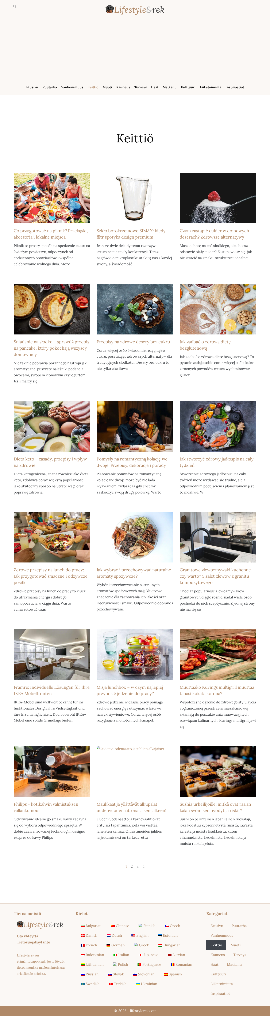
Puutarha (49, 87)
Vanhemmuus (72, 87)
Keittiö (93, 87)
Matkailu (170, 87)
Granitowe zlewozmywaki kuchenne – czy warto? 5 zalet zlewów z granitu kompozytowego (217, 576)
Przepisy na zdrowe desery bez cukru (133, 341)
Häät (154, 87)
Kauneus (123, 87)
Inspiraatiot (234, 87)
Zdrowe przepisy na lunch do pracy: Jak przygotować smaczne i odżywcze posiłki (51, 576)
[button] (15, 6)
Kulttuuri (188, 87)
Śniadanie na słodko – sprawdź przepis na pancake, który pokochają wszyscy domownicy (51, 348)
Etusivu (32, 87)
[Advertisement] (135, 50)
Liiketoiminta (210, 87)
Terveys (140, 87)
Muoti (107, 87)
